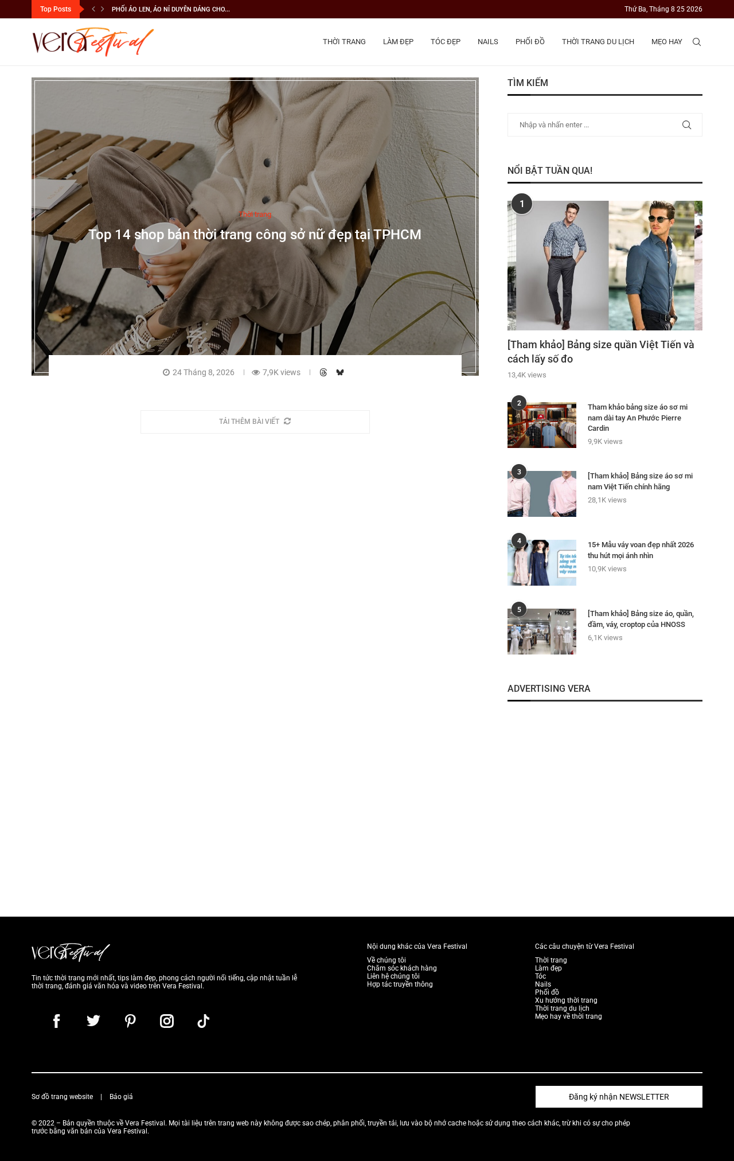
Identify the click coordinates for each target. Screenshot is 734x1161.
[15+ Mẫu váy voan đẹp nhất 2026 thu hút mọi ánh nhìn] (541, 563)
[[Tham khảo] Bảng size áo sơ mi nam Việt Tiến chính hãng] (541, 494)
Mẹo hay (666, 41)
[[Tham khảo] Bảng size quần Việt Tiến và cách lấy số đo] (604, 266)
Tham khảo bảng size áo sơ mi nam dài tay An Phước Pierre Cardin (638, 417)
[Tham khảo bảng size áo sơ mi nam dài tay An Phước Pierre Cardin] (541, 425)
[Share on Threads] (324, 371)
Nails (488, 41)
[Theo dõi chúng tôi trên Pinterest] (130, 1021)
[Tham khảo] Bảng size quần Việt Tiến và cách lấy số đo (600, 351)
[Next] (102, 9)
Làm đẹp (398, 41)
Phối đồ (530, 41)
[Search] (696, 42)
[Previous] (93, 9)
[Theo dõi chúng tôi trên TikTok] (203, 1021)
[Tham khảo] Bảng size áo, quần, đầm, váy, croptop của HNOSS (641, 618)
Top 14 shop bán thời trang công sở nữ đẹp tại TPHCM (254, 234)
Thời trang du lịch (598, 41)
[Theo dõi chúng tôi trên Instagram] (167, 1021)
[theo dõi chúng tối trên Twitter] (93, 1021)
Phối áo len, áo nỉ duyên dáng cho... (171, 9)
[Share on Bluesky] (341, 371)
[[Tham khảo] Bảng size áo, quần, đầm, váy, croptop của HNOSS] (541, 631)
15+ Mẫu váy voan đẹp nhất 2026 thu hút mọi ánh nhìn (641, 549)
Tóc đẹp (445, 41)
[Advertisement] (604, 799)
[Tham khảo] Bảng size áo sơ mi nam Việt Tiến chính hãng (640, 481)
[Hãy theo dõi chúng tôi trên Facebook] (57, 1021)
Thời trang (344, 41)
